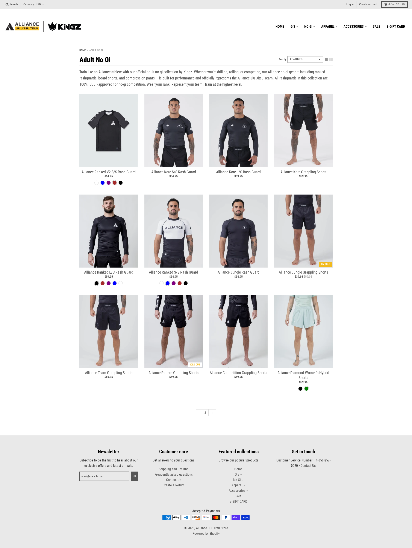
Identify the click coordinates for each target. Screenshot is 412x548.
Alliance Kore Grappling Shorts (303, 172)
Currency (28, 4)
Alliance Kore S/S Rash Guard (173, 172)
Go (134, 476)
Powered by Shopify (206, 533)
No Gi (237, 480)
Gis (237, 474)
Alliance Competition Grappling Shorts (238, 372)
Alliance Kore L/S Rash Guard (238, 172)
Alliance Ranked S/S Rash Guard (173, 272)
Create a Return (174, 485)
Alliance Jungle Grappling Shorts (303, 272)
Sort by (282, 59)
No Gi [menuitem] (308, 26)
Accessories (237, 491)
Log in (350, 4)
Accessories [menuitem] (354, 26)
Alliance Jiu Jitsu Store (212, 528)
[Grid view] (326, 59)
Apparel (237, 485)
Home (82, 50)
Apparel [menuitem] (328, 26)
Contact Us (173, 480)
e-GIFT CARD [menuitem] (396, 26)
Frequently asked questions (173, 474)
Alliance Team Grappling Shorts (108, 372)
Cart (396, 4)
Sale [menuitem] (376, 26)
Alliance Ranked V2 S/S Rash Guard (109, 172)
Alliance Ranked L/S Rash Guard (108, 272)
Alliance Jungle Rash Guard (238, 272)
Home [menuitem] (280, 26)
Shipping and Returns (173, 469)
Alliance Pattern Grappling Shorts (173, 372)
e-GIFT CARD (238, 501)
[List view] (331, 59)
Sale (238, 496)
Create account (368, 4)
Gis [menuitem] (293, 26)
